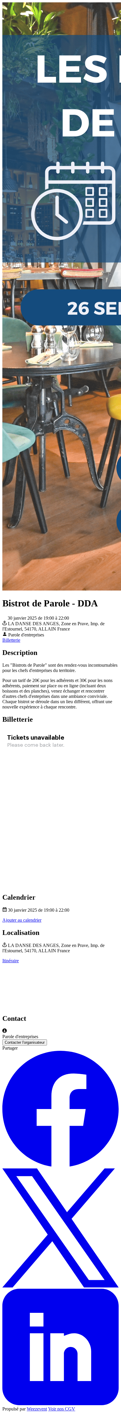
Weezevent (37, 1408)
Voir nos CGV (61, 1408)
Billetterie (11, 640)
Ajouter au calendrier (21, 920)
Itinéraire (10, 960)
